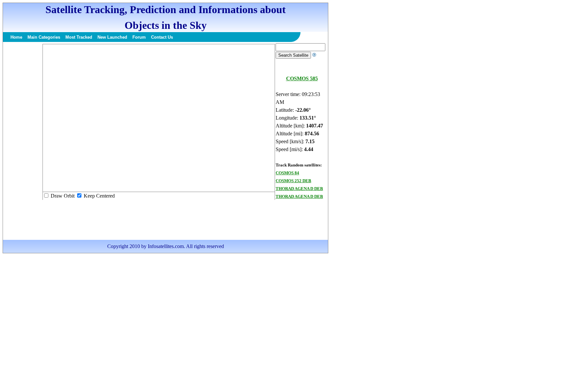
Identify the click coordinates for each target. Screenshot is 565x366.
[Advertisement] (22, 141)
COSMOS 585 (302, 78)
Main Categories (43, 37)
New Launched (112, 37)
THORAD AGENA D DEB (299, 188)
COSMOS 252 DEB (293, 180)
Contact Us (162, 37)
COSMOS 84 (287, 172)
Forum (139, 37)
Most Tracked (78, 37)
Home (16, 37)
